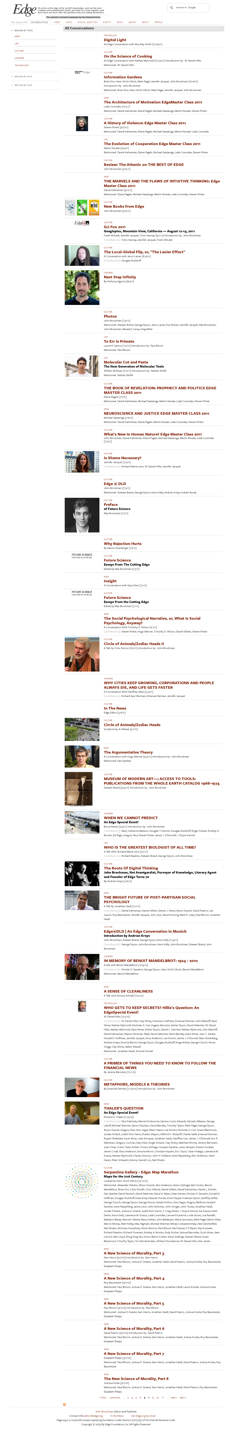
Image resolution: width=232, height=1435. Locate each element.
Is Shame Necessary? (122, 457)
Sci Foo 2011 (115, 226)
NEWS (119, 22)
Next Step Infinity (120, 277)
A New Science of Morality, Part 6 (134, 1328)
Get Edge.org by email (143, 1416)
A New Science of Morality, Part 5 (134, 1303)
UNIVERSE (108, 272)
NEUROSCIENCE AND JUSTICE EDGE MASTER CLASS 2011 (156, 413)
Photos (110, 316)
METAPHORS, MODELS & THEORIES (137, 1084)
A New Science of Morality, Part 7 (134, 1353)
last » (183, 1397)
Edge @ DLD (115, 483)
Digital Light (115, 39)
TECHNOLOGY (110, 35)
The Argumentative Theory (128, 752)
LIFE (106, 139)
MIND (106, 97)
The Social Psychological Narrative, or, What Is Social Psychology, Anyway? (152, 620)
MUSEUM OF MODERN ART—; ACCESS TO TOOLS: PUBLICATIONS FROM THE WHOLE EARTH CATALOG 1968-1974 (162, 781)
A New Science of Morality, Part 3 (134, 1253)
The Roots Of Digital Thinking (131, 868)
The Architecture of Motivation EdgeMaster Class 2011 (153, 102)
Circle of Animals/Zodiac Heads (132, 724)
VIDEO (57, 22)
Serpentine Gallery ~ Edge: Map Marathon (141, 1172)
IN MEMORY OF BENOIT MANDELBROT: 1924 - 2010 (151, 960)
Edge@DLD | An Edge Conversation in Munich (145, 931)
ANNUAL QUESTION (87, 22)
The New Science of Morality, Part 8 (136, 1378)
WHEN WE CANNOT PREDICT (131, 817)
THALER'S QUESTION (123, 1108)
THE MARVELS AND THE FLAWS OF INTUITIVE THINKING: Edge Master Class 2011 (162, 183)
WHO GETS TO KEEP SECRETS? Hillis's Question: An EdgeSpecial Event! (151, 1010)
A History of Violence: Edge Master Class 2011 (145, 123)
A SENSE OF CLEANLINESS (128, 991)
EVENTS (107, 22)
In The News (115, 708)
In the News (117, 1416)
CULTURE (108, 51)
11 (163, 1397)
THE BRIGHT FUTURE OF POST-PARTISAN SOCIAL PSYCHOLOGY (150, 899)
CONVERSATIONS (39, 22)
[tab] (34, 30)
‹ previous (114, 1397)
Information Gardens (123, 77)
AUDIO (68, 22)
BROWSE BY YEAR (23, 76)
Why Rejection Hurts (123, 543)
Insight (110, 581)
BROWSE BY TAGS (23, 85)
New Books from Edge (124, 206)
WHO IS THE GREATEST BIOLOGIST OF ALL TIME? (150, 847)
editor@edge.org (93, 1416)
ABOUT (145, 22)
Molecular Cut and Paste (126, 362)
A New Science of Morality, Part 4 (134, 1278)
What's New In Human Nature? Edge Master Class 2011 (153, 434)
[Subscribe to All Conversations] (64, 1405)
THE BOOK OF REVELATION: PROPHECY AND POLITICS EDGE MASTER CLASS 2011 (160, 390)
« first (103, 1397)
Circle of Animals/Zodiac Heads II (134, 643)
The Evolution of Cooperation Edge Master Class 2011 (152, 143)
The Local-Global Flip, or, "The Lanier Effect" (144, 251)
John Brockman (104, 1411)
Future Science (117, 560)
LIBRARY (132, 22)
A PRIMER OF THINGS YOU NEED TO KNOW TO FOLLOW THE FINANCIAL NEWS (160, 1065)
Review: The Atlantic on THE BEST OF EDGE (144, 164)
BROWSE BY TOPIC (24, 30)
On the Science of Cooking (128, 56)
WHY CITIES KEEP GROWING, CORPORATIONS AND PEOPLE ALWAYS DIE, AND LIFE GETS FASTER (159, 685)
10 (157, 1397)
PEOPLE (158, 22)
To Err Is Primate (119, 341)
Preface (111, 504)
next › (174, 1397)
